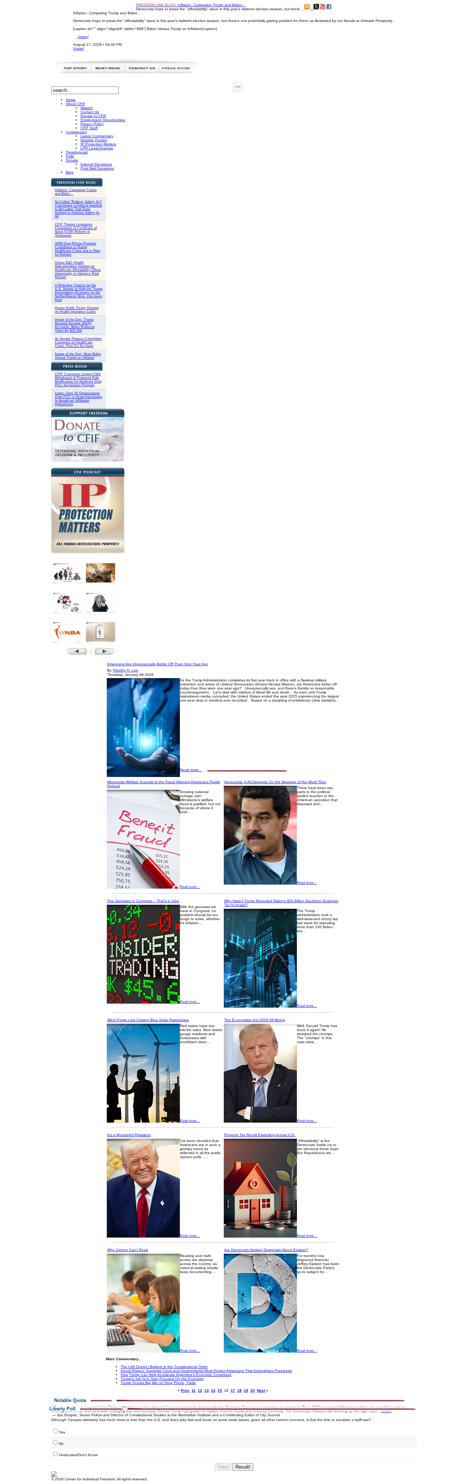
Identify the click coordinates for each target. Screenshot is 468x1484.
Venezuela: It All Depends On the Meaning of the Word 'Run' (275, 782)
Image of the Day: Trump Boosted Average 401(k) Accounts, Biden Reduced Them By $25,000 (74, 325)
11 (194, 1390)
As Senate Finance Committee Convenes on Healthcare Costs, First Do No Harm (78, 342)
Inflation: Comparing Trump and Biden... (190, 5)
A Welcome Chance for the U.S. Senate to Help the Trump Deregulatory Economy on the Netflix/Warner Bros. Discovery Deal (78, 292)
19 (246, 1390)
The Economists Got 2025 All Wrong (254, 1020)
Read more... (191, 770)
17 (233, 1390)
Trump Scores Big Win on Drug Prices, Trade (158, 1383)
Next (261, 1390)
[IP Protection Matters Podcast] (87, 552)
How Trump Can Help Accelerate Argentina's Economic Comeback (176, 1375)
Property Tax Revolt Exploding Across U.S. (259, 1135)
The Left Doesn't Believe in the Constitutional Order (164, 1367)
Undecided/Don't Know (78, 1455)
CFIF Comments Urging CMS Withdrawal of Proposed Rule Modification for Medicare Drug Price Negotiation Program (78, 379)
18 (239, 1390)
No (61, 1444)
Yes (62, 1432)
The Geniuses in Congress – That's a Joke (143, 901)
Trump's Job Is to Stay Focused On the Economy (162, 1379)
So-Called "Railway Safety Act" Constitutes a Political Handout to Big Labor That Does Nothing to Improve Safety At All (78, 209)
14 (213, 1390)
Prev (185, 1390)
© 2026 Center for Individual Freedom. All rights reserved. (99, 1479)
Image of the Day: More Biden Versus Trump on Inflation (78, 356)
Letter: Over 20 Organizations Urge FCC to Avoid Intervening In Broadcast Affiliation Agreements (78, 398)
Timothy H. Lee (125, 670)
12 (200, 1390)
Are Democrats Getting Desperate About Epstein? (266, 1250)
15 (220, 1390)
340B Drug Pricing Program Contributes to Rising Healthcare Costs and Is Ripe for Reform (77, 249)
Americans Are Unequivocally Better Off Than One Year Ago (157, 664)
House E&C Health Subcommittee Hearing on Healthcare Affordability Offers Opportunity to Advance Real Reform (78, 270)
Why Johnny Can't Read (127, 1250)
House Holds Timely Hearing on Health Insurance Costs (77, 309)
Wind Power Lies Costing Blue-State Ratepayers (148, 1020)
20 (252, 1390)
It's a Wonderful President (129, 1135)
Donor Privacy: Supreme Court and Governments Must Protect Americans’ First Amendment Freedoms (206, 1371)
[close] (78, 49)
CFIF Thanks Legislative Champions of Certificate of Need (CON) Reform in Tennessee (76, 230)
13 (206, 1390)
